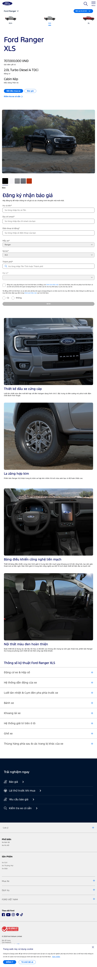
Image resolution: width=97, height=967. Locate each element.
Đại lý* (5, 273)
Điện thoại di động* (11, 228)
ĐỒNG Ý (9, 962)
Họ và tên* (7, 205)
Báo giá (30, 91)
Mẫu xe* (6, 240)
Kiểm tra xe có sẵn (12, 96)
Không (17, 298)
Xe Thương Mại (7, 866)
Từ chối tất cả (27, 962)
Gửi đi (48, 304)
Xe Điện (5, 869)
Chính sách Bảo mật (52, 285)
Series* (6, 251)
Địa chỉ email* (9, 216)
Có (8, 298)
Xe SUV (4, 863)
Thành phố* (8, 261)
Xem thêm (56, 957)
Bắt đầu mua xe (13, 91)
